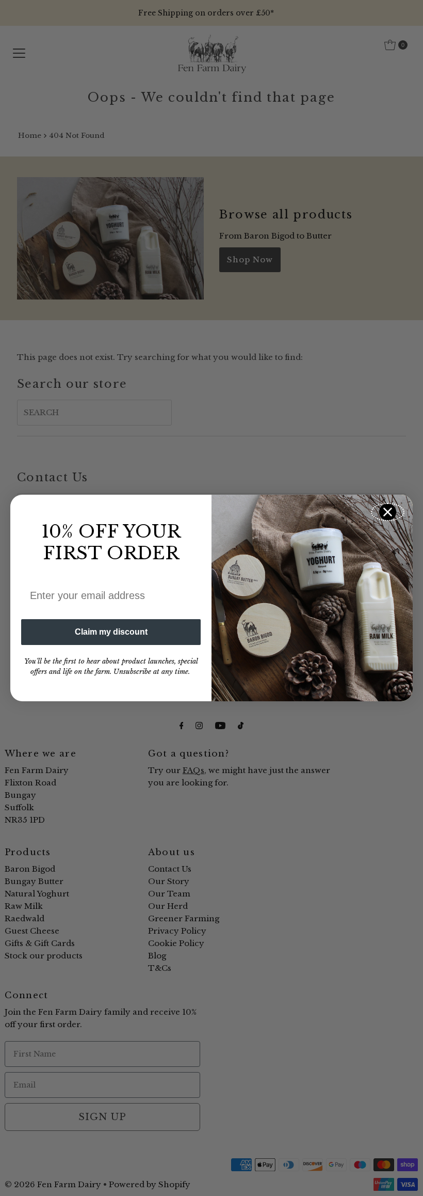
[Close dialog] (387, 512)
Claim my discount (111, 631)
